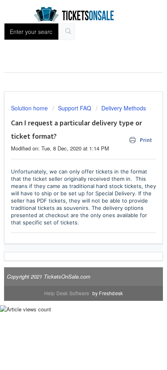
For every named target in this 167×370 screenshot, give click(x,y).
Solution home (30, 108)
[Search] (68, 31)
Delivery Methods (123, 108)
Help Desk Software (67, 293)
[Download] (68, 178)
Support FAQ (74, 108)
